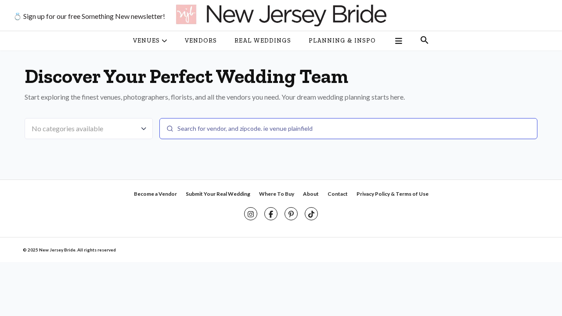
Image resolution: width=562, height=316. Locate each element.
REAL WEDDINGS (262, 40)
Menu (398, 40)
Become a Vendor (155, 193)
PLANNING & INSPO (342, 40)
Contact (338, 193)
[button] (424, 40)
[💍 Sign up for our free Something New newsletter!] (281, 15)
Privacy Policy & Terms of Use (393, 193)
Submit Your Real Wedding (218, 193)
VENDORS (201, 40)
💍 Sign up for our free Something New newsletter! (89, 16)
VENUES (146, 40)
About (311, 193)
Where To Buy (276, 193)
